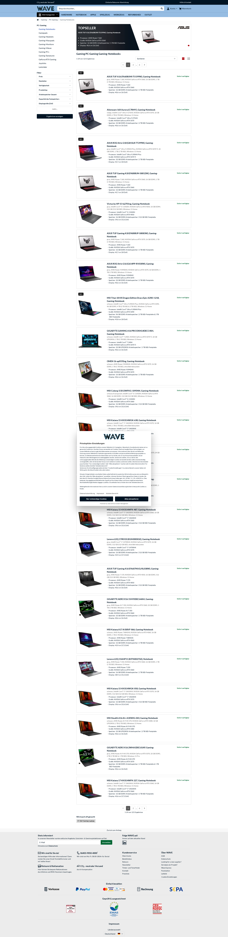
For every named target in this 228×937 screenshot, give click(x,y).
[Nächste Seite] (144, 65)
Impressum (114, 923)
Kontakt (125, 871)
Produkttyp (43, 90)
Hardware (66, 15)
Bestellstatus (127, 859)
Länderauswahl (114, 929)
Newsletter (126, 865)
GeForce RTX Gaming (47, 59)
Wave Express (166, 868)
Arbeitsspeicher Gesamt (48, 94)
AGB (163, 856)
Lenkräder (43, 67)
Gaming (44, 20)
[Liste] (183, 58)
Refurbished (134, 15)
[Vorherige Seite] (123, 65)
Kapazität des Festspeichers (49, 99)
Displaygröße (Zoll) (46, 103)
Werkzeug (119, 15)
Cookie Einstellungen (169, 877)
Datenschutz (53, 846)
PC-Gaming (53, 20)
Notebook (81, 15)
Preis (41, 76)
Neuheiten (43, 81)
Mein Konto (126, 856)
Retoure (125, 862)
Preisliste (125, 874)
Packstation (165, 871)
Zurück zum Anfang (114, 830)
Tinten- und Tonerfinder (131, 868)
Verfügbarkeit (44, 85)
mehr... (54, 109)
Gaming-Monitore (46, 44)
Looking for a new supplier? (171, 862)
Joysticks (42, 63)
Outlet (148, 15)
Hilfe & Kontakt (185, 2)
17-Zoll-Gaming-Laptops (86, 821)
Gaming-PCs (44, 52)
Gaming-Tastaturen (47, 55)
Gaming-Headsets (46, 37)
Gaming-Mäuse (45, 48)
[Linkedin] (124, 842)
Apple (93, 15)
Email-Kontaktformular (59, 859)
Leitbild (164, 874)
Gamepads (43, 33)
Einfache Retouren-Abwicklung (117, 2)
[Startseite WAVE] (45, 8)
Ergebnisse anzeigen (55, 116)
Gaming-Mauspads (46, 40)
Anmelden (106, 842)
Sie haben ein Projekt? (169, 865)
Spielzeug (105, 15)
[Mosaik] (188, 58)
